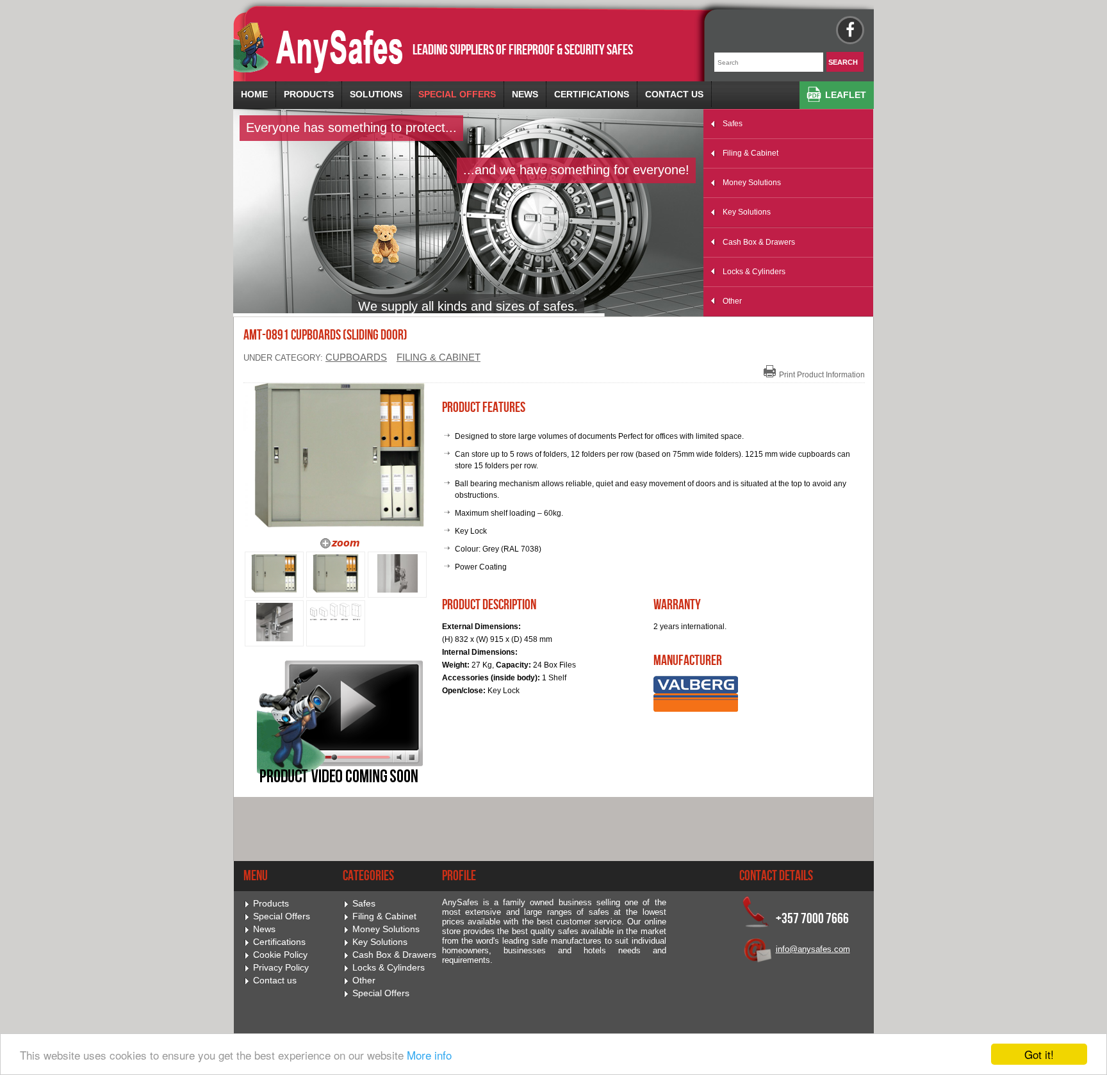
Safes (732, 123)
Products (309, 94)
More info (429, 1055)
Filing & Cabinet (750, 153)
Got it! (1039, 1054)
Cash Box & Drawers (759, 242)
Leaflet (845, 95)
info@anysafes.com (813, 949)
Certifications (591, 94)
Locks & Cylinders (754, 271)
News (525, 94)
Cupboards (356, 357)
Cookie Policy (280, 955)
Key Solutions (747, 212)
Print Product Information (822, 374)
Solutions (376, 94)
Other (732, 301)
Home (254, 94)
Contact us (674, 94)
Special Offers (457, 94)
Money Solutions (752, 182)
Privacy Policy (281, 967)
